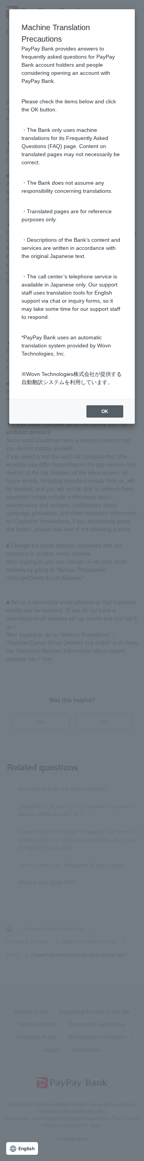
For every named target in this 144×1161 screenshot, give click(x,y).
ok (104, 411)
